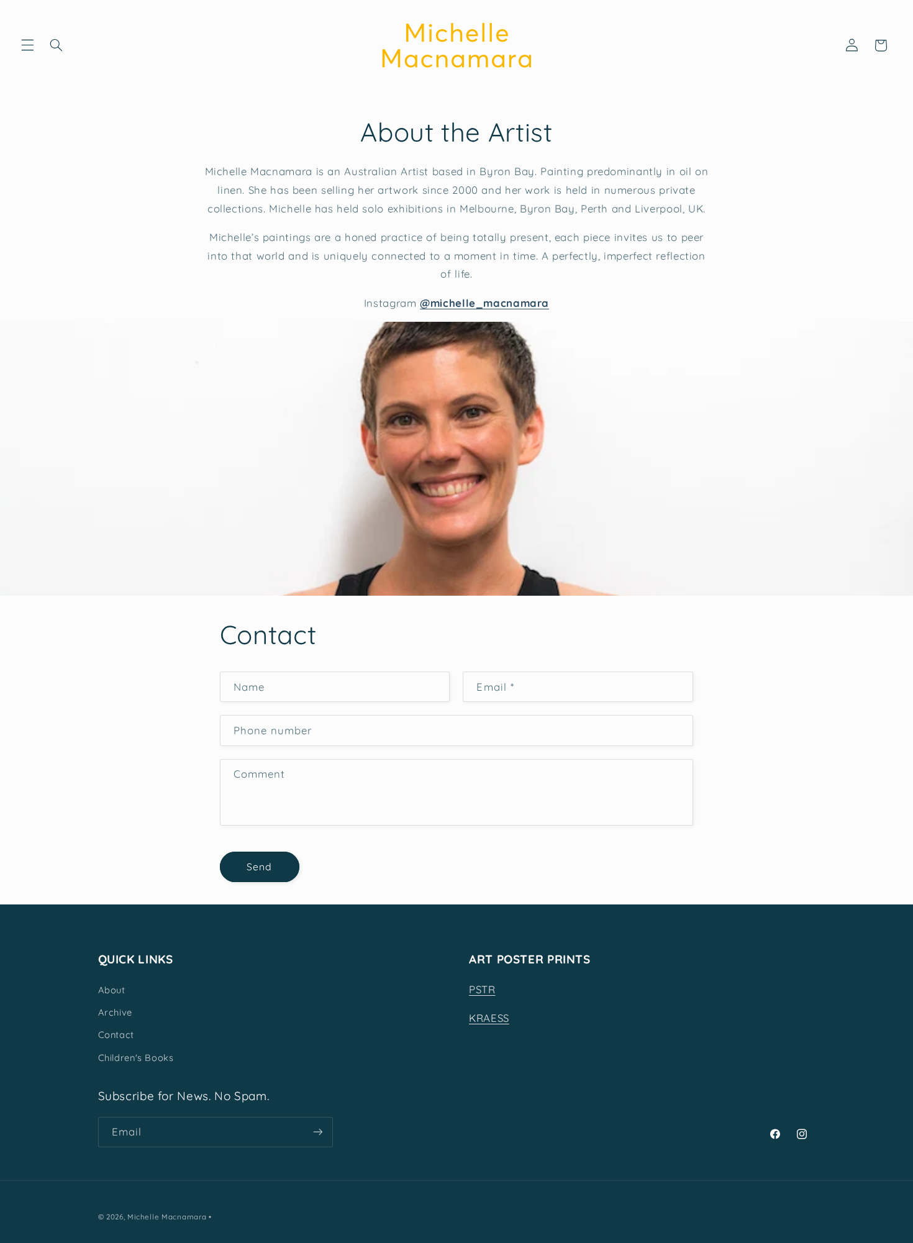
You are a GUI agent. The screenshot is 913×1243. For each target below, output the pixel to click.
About (111, 990)
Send (259, 866)
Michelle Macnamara (166, 1216)
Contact (116, 1034)
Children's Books (136, 1057)
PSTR (482, 989)
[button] (27, 45)
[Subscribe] (317, 1132)
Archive (115, 1012)
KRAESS (489, 1017)
